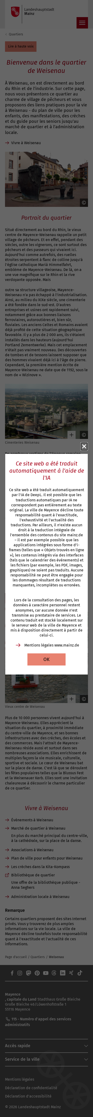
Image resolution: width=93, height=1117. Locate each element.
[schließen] (84, 446)
